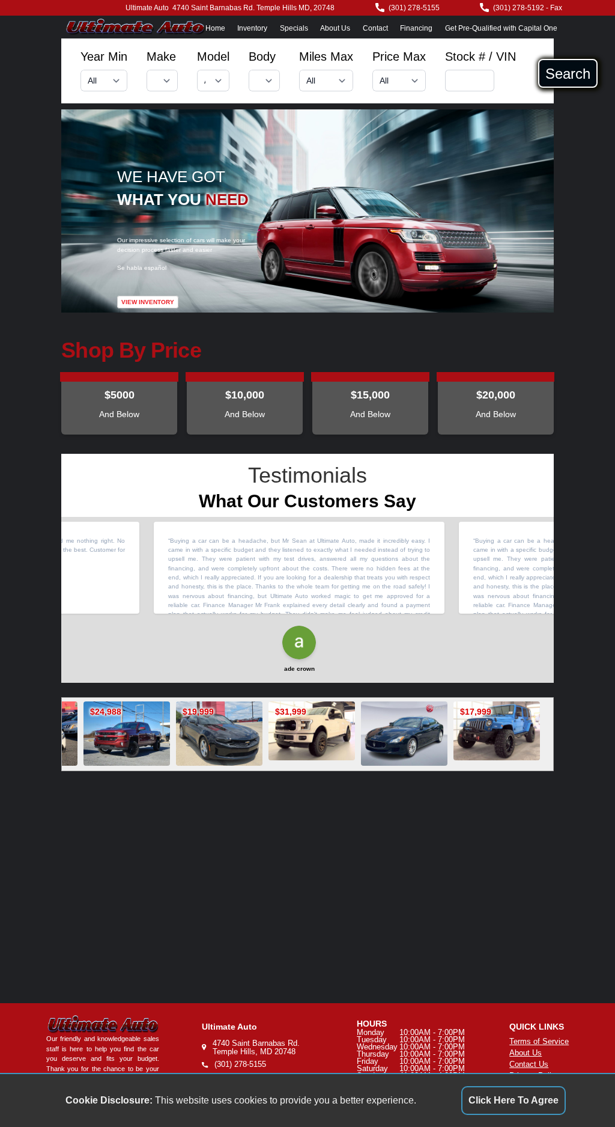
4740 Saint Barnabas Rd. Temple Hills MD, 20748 (253, 8)
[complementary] (579, 1091)
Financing (416, 28)
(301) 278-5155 (414, 8)
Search (567, 73)
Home (215, 28)
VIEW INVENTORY (147, 302)
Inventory (252, 28)
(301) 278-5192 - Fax (527, 8)
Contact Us (528, 1064)
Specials (294, 28)
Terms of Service (539, 1041)
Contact (375, 28)
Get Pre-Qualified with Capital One (501, 28)
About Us (335, 28)
